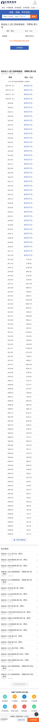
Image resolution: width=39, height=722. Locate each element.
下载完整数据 (20, 540)
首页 (3, 7)
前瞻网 (12, 716)
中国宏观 (9, 7)
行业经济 (34, 7)
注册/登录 (35, 4)
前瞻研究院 (19, 716)
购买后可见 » (28, 86)
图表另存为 (29, 36)
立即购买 (19, 48)
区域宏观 (18, 7)
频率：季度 (10, 31)
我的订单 (21, 720)
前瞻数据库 (11, 2)
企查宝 (26, 716)
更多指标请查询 (19, 684)
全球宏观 (26, 7)
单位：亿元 (28, 31)
